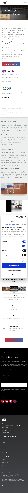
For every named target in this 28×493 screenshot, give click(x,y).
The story (4, 460)
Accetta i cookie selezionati (14, 270)
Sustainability (5, 462)
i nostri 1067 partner (10, 224)
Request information (11, 64)
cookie (3, 481)
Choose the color (5, 452)
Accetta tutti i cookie (14, 265)
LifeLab (3, 440)
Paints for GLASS (5, 432)
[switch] (24, 246)
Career (3, 465)
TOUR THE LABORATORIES (14, 340)
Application (4, 110)
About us (4, 459)
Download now (14, 369)
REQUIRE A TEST (6, 97)
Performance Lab (5, 442)
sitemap (22, 480)
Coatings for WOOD (6, 430)
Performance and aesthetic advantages (11, 108)
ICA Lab (3, 439)
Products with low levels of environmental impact (12, 113)
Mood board (4, 450)
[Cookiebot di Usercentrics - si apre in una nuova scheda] (17, 217)
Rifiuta (14, 274)
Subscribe (14, 385)
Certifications (5, 464)
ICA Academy (5, 443)
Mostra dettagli (20, 261)
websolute (6, 485)
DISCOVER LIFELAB (6, 81)
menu (23, 2)
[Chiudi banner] (25, 216)
